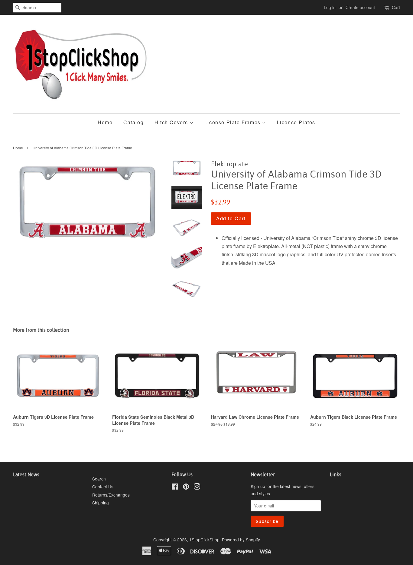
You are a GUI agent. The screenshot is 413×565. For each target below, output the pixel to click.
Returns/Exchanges (111, 495)
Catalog (133, 122)
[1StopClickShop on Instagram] (196, 487)
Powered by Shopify (241, 540)
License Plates (296, 122)
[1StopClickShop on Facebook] (174, 487)
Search (99, 479)
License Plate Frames (233, 122)
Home (105, 122)
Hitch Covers (172, 122)
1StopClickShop (204, 540)
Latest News (26, 474)
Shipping (100, 503)
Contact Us (102, 487)
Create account (360, 7)
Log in (330, 7)
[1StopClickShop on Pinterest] (186, 487)
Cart (396, 7)
